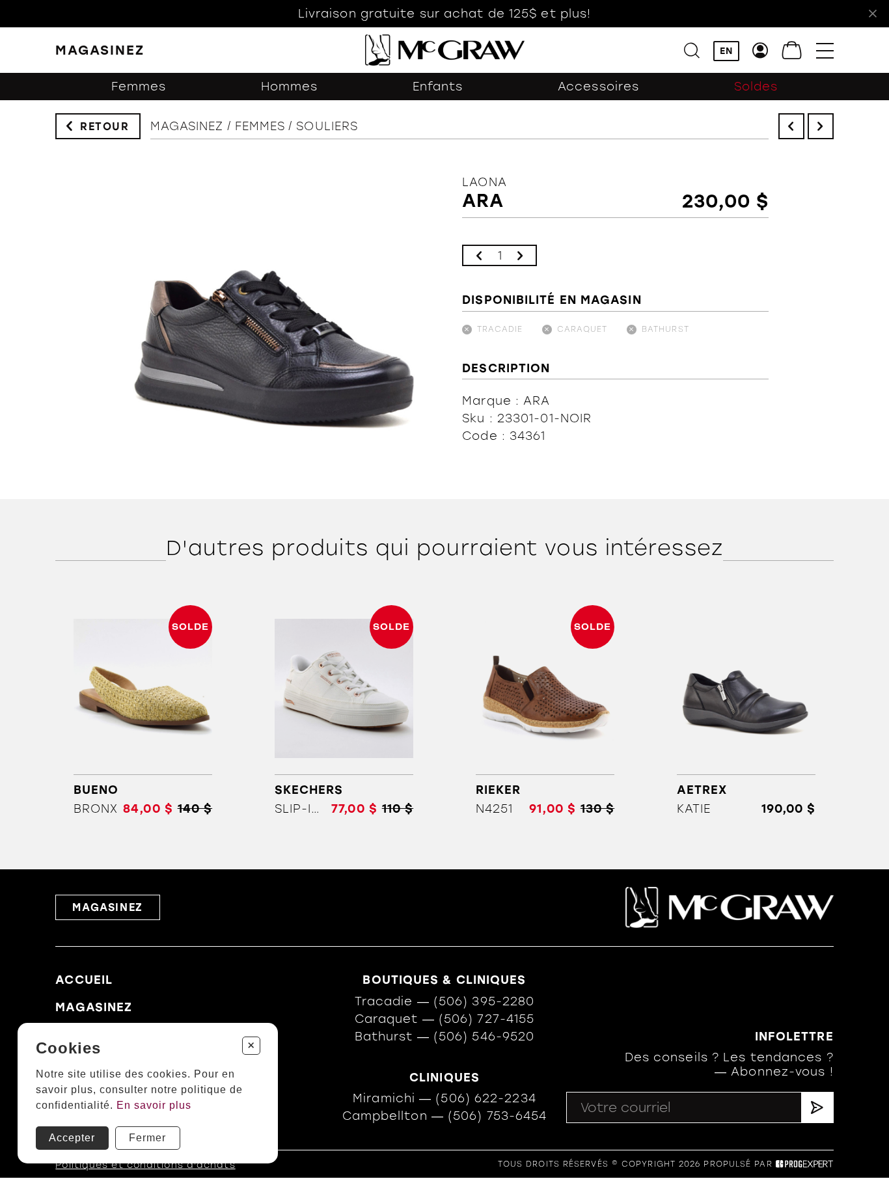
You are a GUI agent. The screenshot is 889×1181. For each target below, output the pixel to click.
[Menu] (825, 50)
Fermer (147, 1137)
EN (726, 51)
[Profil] (760, 50)
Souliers (327, 126)
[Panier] (792, 50)
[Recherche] (692, 50)
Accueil (84, 980)
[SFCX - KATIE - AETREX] (746, 711)
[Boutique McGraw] (445, 50)
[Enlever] (479, 255)
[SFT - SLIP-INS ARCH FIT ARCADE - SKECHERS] (343, 711)
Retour (105, 126)
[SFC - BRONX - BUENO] (142, 711)
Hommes (289, 86)
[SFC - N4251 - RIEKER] (545, 711)
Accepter (72, 1137)
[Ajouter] (520, 255)
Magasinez (187, 126)
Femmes (139, 86)
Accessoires (598, 86)
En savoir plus (153, 1105)
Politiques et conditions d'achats (145, 1165)
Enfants (438, 86)
